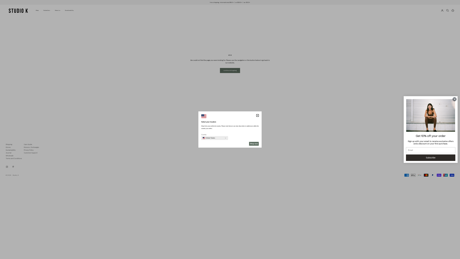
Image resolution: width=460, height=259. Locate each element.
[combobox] (209, 138)
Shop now (254, 144)
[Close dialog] (454, 99)
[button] (257, 115)
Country (203, 134)
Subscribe (430, 157)
